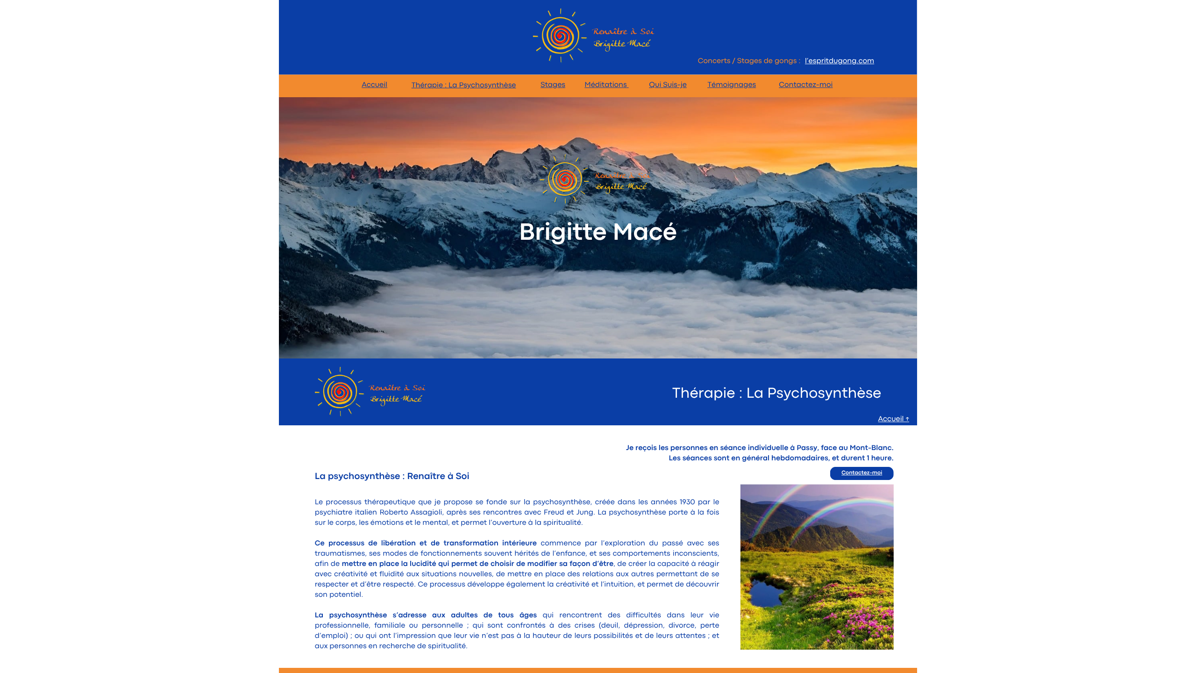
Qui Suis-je (668, 85)
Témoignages (731, 85)
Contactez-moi (806, 85)
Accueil (374, 85)
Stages (553, 85)
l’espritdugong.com (839, 61)
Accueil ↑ (893, 419)
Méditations (605, 85)
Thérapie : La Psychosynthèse (464, 85)
